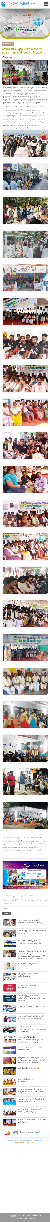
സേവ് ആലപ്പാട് (23, 88)
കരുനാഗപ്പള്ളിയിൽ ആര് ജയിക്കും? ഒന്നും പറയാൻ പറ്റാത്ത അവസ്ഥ (32, 998)
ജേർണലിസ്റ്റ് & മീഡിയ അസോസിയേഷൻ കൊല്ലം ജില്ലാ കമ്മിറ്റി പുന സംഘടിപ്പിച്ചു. (31, 1039)
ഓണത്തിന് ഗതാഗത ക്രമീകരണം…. (26, 1080)
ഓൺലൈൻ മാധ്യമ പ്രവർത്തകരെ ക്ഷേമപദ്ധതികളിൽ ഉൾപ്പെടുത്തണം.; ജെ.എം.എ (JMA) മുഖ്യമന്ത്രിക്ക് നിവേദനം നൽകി (32, 955)
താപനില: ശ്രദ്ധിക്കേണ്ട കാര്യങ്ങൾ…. (27, 986)
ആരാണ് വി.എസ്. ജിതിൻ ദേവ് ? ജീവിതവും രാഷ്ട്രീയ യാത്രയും (31, 1017)
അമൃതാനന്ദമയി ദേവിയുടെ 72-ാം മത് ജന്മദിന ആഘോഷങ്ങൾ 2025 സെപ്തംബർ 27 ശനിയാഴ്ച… (31, 1060)
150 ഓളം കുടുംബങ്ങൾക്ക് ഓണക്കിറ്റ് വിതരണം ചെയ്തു (30, 921)
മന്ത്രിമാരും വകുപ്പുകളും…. (28, 964)
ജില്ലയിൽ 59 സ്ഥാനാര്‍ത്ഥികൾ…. (31, 1006)
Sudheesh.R (30, 1219)
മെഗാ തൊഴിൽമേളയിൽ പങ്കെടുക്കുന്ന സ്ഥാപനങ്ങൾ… (30, 942)
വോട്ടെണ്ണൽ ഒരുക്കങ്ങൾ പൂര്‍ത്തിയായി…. (28, 975)
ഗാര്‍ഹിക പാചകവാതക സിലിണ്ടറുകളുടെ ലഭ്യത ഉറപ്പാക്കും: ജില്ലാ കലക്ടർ (32, 1029)
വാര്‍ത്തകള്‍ (8, 44)
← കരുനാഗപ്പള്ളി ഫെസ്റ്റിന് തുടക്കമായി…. (19, 896)
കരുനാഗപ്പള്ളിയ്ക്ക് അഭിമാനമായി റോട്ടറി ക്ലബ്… (32, 932)
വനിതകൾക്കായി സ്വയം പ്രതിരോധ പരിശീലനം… (32, 1121)
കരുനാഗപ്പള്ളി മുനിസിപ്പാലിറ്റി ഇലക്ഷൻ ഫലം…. (30, 1048)
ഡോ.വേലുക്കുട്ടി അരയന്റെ (14, 122)
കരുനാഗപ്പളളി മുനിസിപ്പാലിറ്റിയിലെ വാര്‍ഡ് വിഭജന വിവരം (32, 1100)
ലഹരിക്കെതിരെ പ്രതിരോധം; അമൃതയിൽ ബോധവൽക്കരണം (31, 1090)
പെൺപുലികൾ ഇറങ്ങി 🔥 (28, 1068)
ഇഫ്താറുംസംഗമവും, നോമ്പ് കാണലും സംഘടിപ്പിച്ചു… (29, 1110)
